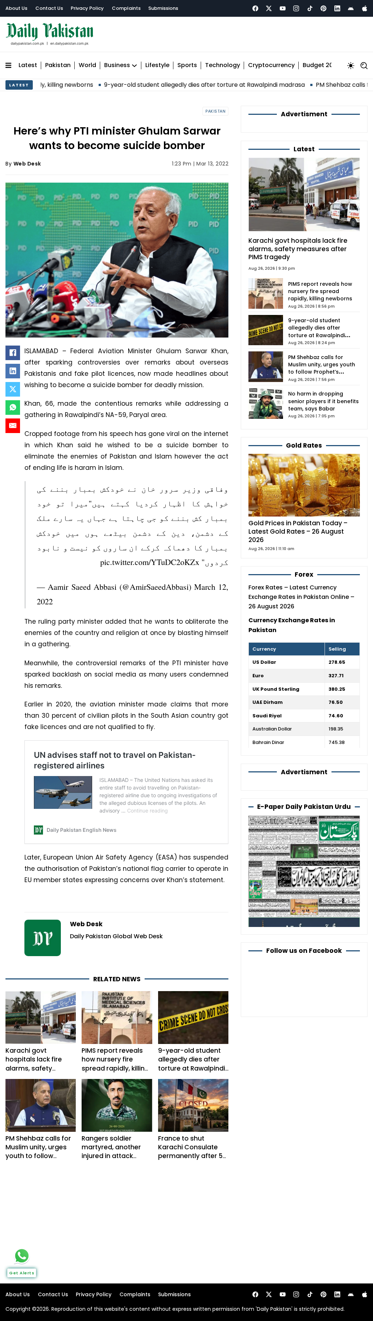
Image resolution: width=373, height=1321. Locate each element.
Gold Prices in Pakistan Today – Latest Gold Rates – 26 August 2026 (298, 531)
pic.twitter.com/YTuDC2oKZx (149, 561)
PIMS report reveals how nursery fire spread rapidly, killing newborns (115, 1063)
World (87, 65)
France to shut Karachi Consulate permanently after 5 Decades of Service (190, 1151)
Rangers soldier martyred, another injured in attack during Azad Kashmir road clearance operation (115, 1160)
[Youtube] (283, 8)
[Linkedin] (337, 8)
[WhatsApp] (12, 407)
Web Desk (27, 163)
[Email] (12, 425)
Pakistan (58, 65)
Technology (222, 65)
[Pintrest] (323, 8)
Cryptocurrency (271, 65)
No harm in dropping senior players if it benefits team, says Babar (323, 401)
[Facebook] (255, 8)
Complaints (126, 8)
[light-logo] (51, 34)
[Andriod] (351, 8)
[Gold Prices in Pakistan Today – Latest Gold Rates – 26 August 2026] (304, 485)
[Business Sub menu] (134, 66)
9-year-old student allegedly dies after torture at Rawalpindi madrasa (162, 85)
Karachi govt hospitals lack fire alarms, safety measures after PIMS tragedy (38, 1068)
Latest (28, 65)
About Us (16, 8)
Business (117, 65)
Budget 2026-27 (327, 65)
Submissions (163, 8)
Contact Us (49, 8)
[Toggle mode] (350, 65)
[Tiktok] (310, 8)
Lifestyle (157, 65)
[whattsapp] (22, 1256)
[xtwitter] (269, 8)
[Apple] (365, 8)
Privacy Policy (87, 8)
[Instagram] (296, 8)
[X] (12, 389)
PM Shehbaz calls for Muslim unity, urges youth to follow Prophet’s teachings (38, 1151)
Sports (187, 65)
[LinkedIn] (12, 371)
